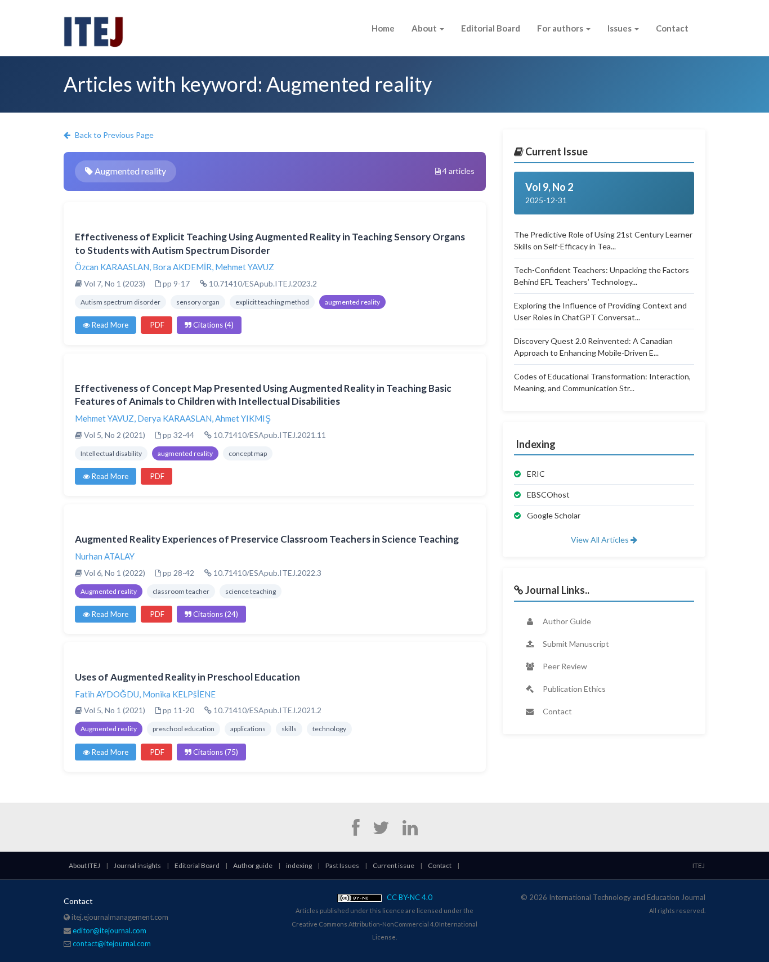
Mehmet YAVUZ (244, 267)
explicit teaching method (272, 302)
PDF (156, 324)
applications (248, 728)
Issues (620, 28)
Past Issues (342, 865)
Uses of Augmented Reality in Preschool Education (187, 677)
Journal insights (137, 865)
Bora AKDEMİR (182, 267)
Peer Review (564, 666)
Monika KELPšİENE (179, 694)
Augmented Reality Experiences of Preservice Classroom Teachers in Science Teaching (267, 539)
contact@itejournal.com (112, 943)
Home (383, 28)
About (425, 28)
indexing (299, 865)
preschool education (183, 728)
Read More (109, 324)
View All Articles (601, 539)
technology (329, 728)
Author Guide (566, 621)
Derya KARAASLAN (174, 418)
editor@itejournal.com (109, 930)
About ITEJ (84, 865)
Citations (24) (214, 614)
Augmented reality (109, 591)
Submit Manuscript (575, 643)
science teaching (250, 591)
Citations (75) (214, 752)
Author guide (252, 865)
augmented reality (352, 302)
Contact (672, 28)
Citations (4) (212, 324)
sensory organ (198, 302)
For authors (561, 28)
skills (289, 728)
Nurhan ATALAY (105, 556)
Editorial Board (490, 28)
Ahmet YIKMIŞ (243, 418)
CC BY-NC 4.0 (408, 897)
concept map (248, 453)
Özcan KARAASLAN (112, 267)
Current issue (393, 865)
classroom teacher (181, 591)
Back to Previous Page (113, 135)
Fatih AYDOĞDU (107, 694)
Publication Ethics (573, 688)
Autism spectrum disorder (120, 302)
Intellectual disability (111, 453)
